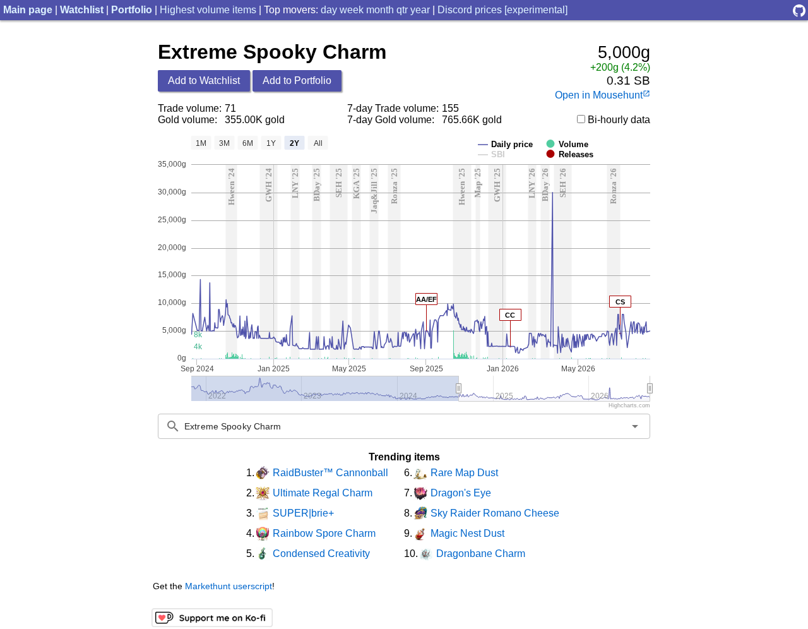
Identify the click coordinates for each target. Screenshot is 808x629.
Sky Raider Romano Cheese (495, 513)
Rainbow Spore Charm (324, 533)
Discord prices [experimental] (502, 9)
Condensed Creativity (321, 553)
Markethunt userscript (228, 586)
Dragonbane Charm (480, 553)
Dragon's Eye (461, 493)
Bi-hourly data (617, 119)
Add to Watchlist (204, 80)
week (352, 9)
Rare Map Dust (464, 472)
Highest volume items (208, 9)
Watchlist (82, 9)
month (380, 9)
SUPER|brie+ (303, 513)
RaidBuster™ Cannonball (330, 472)
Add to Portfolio (297, 80)
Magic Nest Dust (467, 533)
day (329, 9)
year (420, 9)
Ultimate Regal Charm (322, 493)
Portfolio (131, 9)
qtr (402, 9)
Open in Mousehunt (602, 95)
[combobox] (404, 426)
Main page (27, 9)
